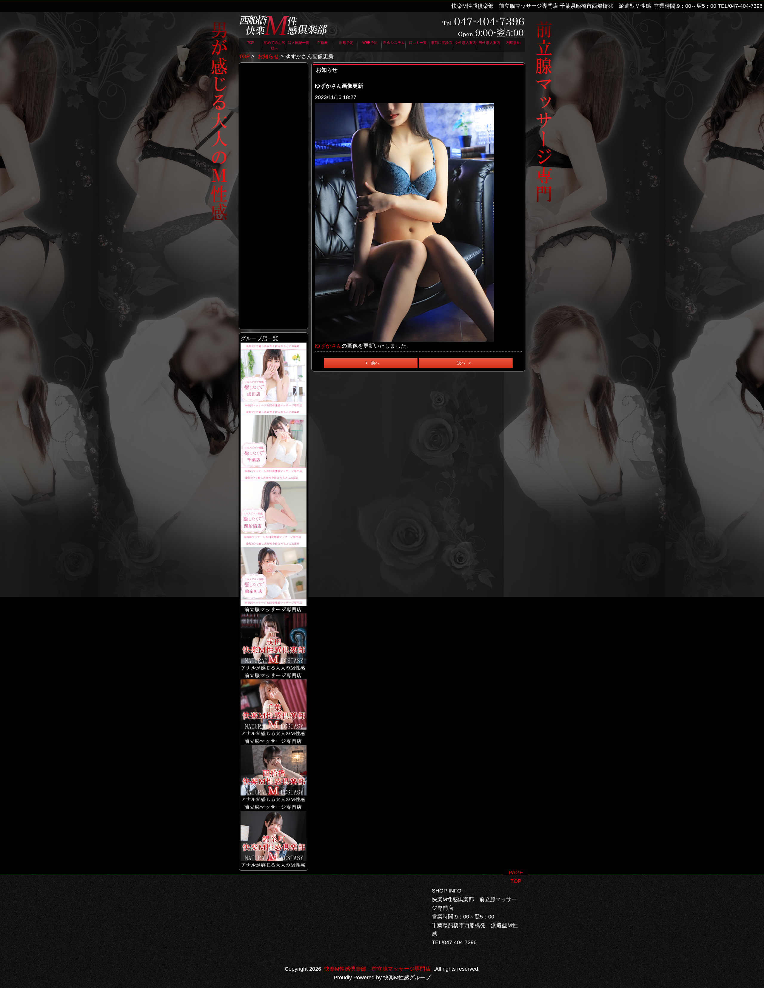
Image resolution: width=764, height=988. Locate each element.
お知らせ (268, 56)
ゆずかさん (328, 346)
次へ (461, 362)
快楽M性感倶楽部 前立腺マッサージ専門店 (377, 969)
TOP (244, 56)
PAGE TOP (516, 872)
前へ (375, 362)
